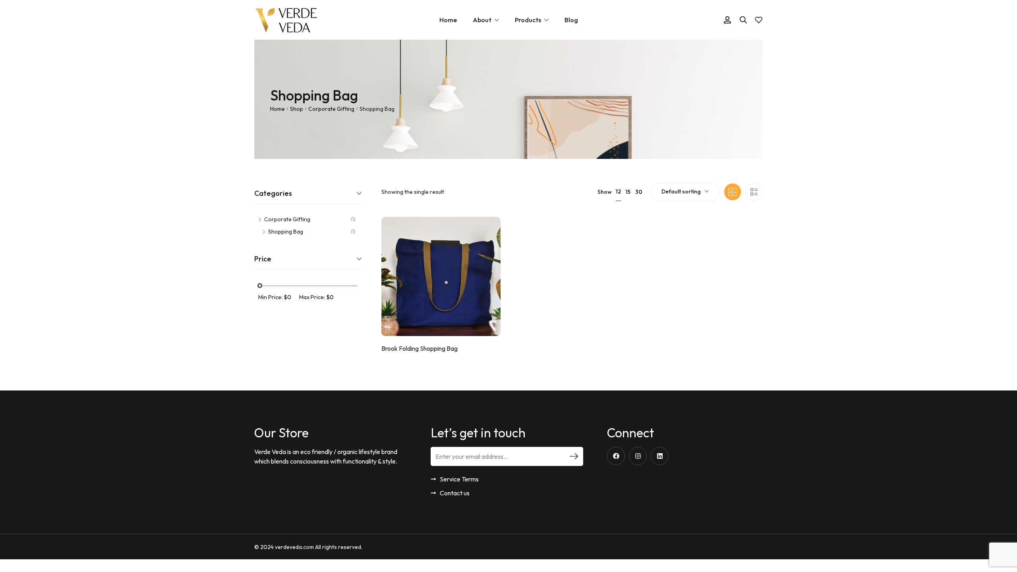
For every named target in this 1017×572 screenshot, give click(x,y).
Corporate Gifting (331, 108)
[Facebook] (616, 456)
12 (618, 191)
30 (638, 191)
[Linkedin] (660, 456)
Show (604, 191)
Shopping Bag (285, 231)
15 (628, 191)
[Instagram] (638, 456)
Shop (296, 108)
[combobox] (685, 192)
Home (277, 108)
